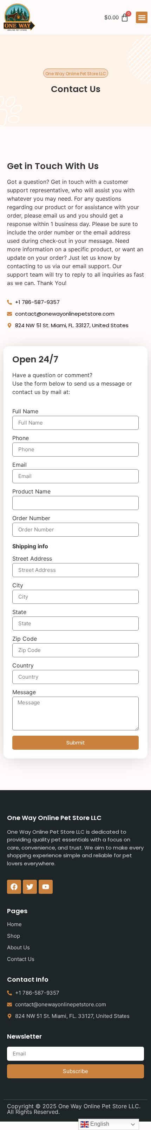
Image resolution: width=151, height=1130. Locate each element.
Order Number (31, 518)
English (99, 1124)
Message (24, 692)
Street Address (32, 559)
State (19, 612)
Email (19, 465)
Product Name (31, 492)
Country (23, 666)
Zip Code (24, 639)
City (17, 585)
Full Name (25, 411)
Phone (20, 438)
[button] (141, 17)
